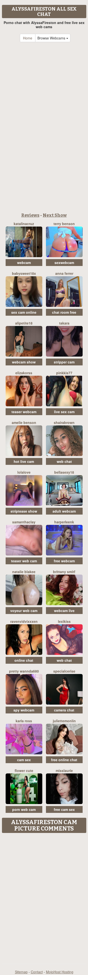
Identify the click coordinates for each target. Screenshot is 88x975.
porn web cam (24, 809)
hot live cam (24, 461)
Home (27, 38)
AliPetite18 (24, 323)
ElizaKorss (23, 372)
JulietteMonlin (64, 720)
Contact (37, 971)
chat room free (64, 312)
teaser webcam (23, 411)
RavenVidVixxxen (24, 621)
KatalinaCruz (24, 223)
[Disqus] (44, 896)
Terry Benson (64, 223)
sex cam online (23, 312)
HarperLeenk (64, 521)
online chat (23, 660)
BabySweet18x (24, 273)
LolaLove (24, 472)
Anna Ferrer (64, 273)
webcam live (64, 610)
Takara (64, 323)
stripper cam (64, 362)
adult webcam (64, 511)
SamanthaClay (23, 521)
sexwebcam (64, 262)
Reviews (30, 215)
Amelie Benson (24, 422)
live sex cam (64, 411)
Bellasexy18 (64, 472)
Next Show (55, 215)
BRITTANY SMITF (64, 571)
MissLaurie (64, 770)
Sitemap (21, 971)
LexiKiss (64, 621)
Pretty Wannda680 (24, 671)
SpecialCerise (64, 671)
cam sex (24, 759)
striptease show (24, 511)
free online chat (64, 759)
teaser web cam (24, 560)
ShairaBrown (64, 422)
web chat (64, 461)
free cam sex (64, 809)
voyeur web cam (23, 610)
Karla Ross (24, 720)
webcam (24, 262)
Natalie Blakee (23, 571)
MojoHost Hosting (59, 971)
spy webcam (23, 710)
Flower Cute (24, 770)
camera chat (64, 710)
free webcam (64, 560)
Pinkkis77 (64, 372)
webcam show (24, 362)
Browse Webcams (51, 38)
